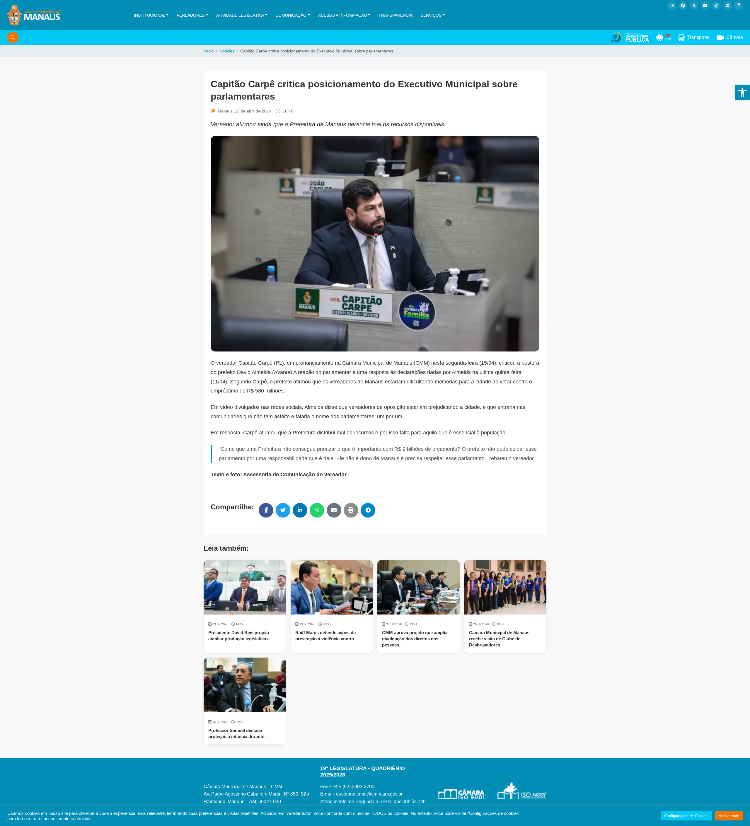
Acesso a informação (342, 15)
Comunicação (290, 15)
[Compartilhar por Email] (334, 510)
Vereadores (190, 15)
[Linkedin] (738, 5)
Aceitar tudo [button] (729, 816)
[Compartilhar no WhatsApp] (317, 510)
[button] (742, 92)
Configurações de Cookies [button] (686, 816)
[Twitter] (694, 5)
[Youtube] (705, 5)
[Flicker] (727, 5)
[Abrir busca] (12, 37)
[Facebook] (683, 5)
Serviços (431, 15)
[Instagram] (671, 5)
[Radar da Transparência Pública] (630, 37)
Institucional (149, 15)
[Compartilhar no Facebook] (266, 510)
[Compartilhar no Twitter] (283, 510)
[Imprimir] (351, 510)
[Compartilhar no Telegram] (368, 510)
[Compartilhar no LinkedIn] (300, 510)
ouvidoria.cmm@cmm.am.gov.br (369, 793)
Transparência (395, 15)
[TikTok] (716, 5)
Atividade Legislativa (240, 15)
